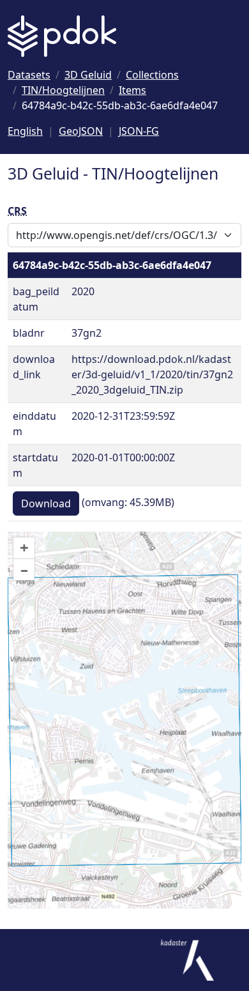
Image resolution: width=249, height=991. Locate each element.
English (25, 131)
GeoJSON (81, 131)
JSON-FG (139, 131)
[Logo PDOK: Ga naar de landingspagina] (62, 36)
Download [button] (46, 503)
